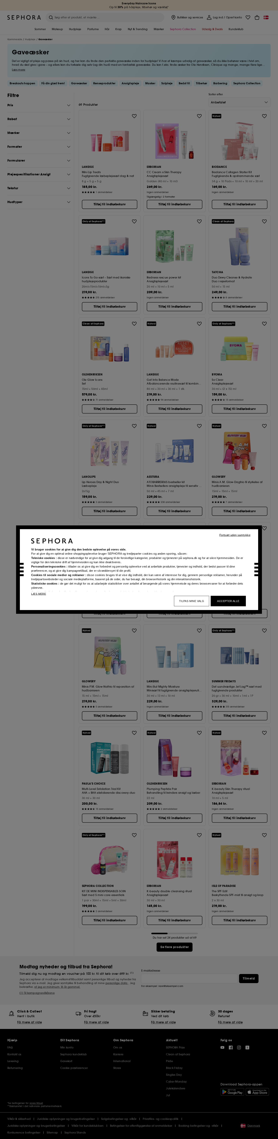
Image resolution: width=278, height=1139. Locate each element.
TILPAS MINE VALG (191, 600)
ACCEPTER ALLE (228, 600)
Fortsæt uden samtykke (234, 534)
